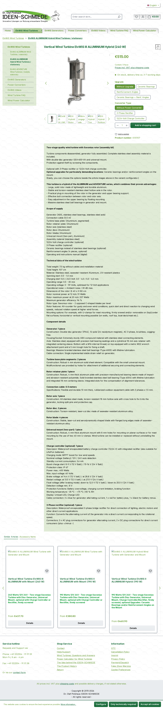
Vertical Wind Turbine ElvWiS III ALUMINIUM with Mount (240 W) (26, 580)
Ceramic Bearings (146, 86)
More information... (68, 704)
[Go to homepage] (31, 16)
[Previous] (46, 83)
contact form (19, 672)
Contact (60, 648)
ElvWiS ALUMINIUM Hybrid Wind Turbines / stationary (20, 62)
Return (60, 669)
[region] (76, 89)
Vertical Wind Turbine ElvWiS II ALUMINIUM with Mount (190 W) (78, 580)
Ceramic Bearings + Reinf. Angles (133, 97)
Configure (101, 704)
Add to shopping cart (145, 125)
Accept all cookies (150, 704)
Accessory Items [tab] (27, 536)
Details (29, 623)
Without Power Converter (129, 107)
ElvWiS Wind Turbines (19, 47)
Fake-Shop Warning (121, 666)
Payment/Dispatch (120, 662)
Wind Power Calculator (19, 100)
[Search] (119, 16)
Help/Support (63, 652)
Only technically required (123, 704)
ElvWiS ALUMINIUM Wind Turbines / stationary (20, 53)
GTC (113, 648)
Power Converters (16, 85)
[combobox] (93, 16)
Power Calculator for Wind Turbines (74, 659)
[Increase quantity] (127, 125)
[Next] (108, 83)
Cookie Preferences (120, 669)
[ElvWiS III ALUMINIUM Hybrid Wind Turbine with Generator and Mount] (76, 80)
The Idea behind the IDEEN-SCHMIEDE (76, 662)
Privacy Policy (118, 659)
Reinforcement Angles (127, 92)
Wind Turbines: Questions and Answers (76, 655)
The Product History (67, 666)
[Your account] (143, 16)
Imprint (114, 655)
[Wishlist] (136, 16)
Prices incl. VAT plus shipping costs (132, 67)
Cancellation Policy (120, 652)
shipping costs (67, 683)
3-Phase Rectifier (125, 113)
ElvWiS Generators (17, 79)
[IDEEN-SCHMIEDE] (157, 47)
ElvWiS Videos (14, 90)
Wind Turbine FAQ (16, 95)
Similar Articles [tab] (11, 536)
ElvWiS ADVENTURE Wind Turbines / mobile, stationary (20, 72)
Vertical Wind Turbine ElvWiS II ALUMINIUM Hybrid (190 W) (129, 580)
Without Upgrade (125, 86)
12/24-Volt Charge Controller (131, 118)
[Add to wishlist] (46, 571)
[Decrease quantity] (117, 125)
